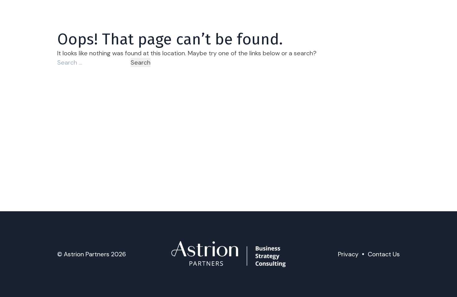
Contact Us (384, 254)
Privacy (348, 254)
